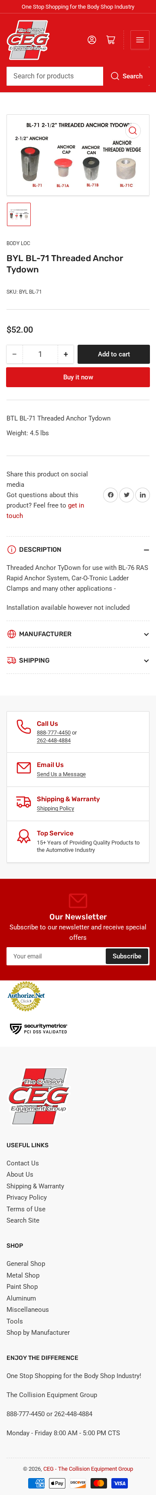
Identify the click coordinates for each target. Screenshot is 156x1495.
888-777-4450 (54, 732)
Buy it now (78, 377)
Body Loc (18, 243)
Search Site (22, 1220)
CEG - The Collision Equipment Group (88, 1469)
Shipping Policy (55, 808)
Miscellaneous (27, 1310)
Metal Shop (22, 1275)
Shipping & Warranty (35, 1186)
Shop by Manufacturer (38, 1332)
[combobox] (78, 76)
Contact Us (22, 1163)
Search (133, 76)
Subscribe (127, 956)
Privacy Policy (26, 1197)
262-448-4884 (54, 740)
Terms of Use (26, 1209)
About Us (19, 1174)
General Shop (25, 1264)
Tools (14, 1321)
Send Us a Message (61, 774)
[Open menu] (140, 39)
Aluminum (21, 1298)
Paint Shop (22, 1287)
